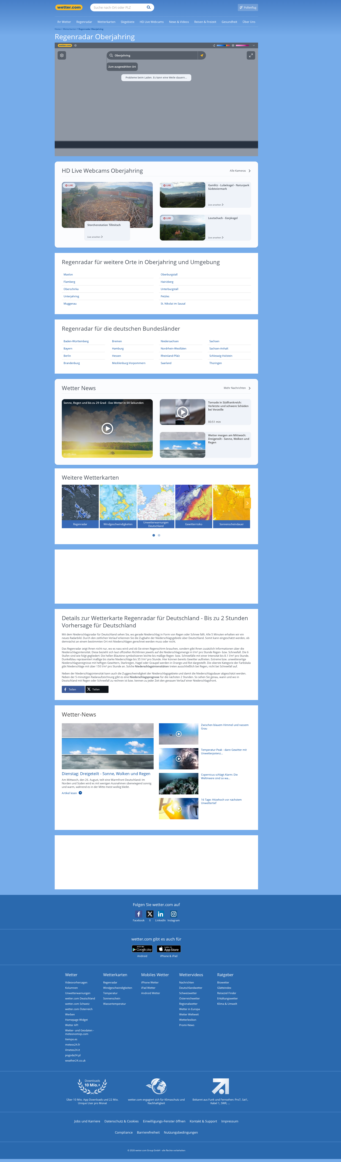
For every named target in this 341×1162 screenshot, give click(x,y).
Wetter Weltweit (189, 1014)
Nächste (247, 503)
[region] (156, 99)
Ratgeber (225, 974)
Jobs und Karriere (87, 1121)
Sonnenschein (111, 998)
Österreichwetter (189, 998)
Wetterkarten (69, 29)
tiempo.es (71, 1039)
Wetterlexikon (187, 1019)
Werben (70, 1014)
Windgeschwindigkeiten (117, 987)
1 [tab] (153, 535)
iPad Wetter (148, 987)
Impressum (229, 1121)
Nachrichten (186, 982)
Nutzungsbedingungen (181, 1132)
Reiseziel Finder (226, 993)
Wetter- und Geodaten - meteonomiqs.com (79, 1032)
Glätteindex (224, 987)
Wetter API (71, 1025)
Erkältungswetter (227, 998)
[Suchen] (148, 7)
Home (58, 29)
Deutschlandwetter (190, 987)
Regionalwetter (188, 1003)
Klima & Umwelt (227, 1003)
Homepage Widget (76, 1019)
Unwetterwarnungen (77, 993)
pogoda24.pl (73, 1055)
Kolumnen (71, 987)
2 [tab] (159, 535)
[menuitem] (64, 22)
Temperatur (110, 993)
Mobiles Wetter (155, 974)
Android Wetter (150, 993)
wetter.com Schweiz (77, 1003)
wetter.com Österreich (79, 1009)
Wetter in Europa (189, 1009)
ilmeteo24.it (72, 1050)
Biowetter (223, 982)
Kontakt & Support (203, 1121)
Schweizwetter (188, 993)
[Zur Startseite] (69, 7)
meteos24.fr (72, 1044)
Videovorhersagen (76, 982)
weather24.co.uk (75, 1060)
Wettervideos (191, 974)
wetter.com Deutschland (80, 998)
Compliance (124, 1132)
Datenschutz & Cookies (121, 1121)
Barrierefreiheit (148, 1132)
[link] (64, 22)
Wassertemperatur (114, 1003)
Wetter (71, 974)
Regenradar (110, 982)
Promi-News (186, 1025)
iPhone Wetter (150, 982)
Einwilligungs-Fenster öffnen (164, 1121)
